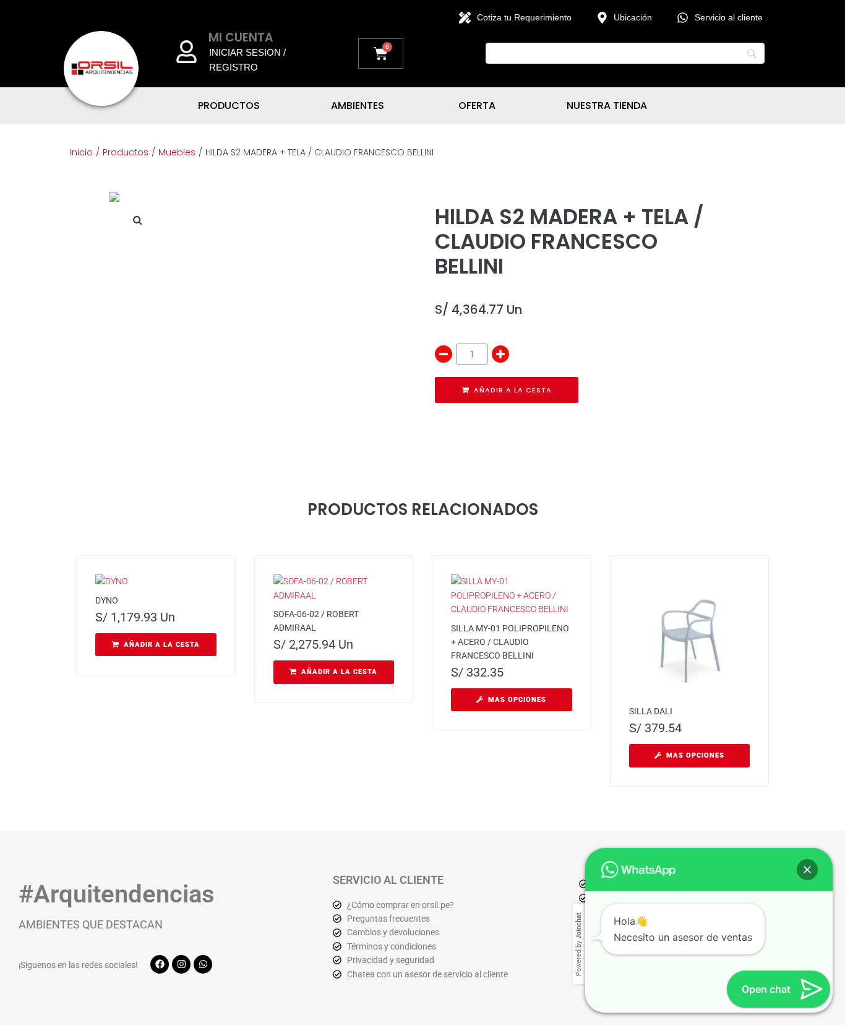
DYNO (106, 600)
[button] (137, 219)
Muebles (176, 152)
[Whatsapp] (203, 964)
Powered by (579, 944)
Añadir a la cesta (513, 390)
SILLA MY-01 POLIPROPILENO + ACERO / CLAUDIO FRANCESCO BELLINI (510, 641)
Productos (125, 152)
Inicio (81, 152)
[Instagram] (181, 964)
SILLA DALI (650, 711)
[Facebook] (159, 964)
